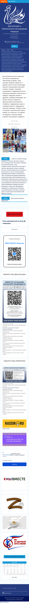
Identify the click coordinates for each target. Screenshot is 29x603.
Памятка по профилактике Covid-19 (14, 556)
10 (4, 569)
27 (14, 572)
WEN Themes (20, 599)
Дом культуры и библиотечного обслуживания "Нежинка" (14, 29)
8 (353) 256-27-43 (15, 36)
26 (11, 572)
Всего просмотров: (8, 588)
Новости (15, 127)
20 (14, 570)
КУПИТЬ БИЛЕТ (6, 428)
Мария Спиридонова (15, 124)
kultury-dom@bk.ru (15, 38)
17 (4, 570)
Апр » (16, 577)
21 (17, 570)
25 (7, 572)
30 (24, 572)
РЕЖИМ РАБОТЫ (14, 229)
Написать (14, 464)
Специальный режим (16, 214)
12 (11, 569)
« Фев (13, 577)
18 (7, 570)
